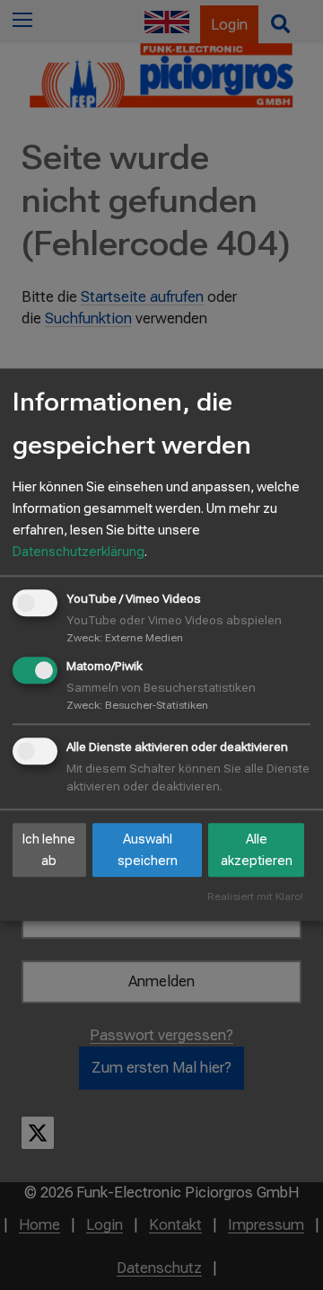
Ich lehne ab (48, 850)
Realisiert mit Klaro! (255, 898)
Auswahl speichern (148, 850)
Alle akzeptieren (256, 850)
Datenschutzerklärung (78, 551)
